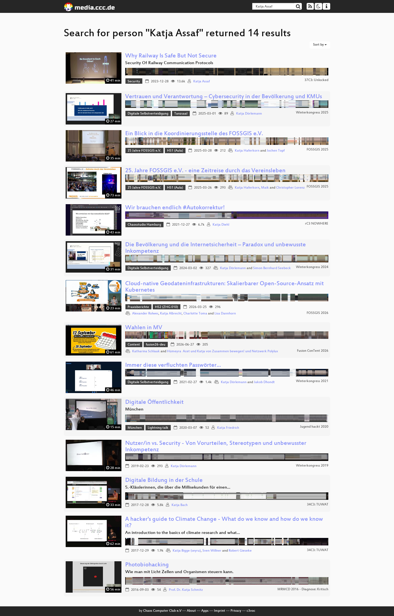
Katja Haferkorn (247, 151)
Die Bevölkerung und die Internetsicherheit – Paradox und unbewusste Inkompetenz (215, 248)
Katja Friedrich (228, 428)
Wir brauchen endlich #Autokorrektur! (175, 208)
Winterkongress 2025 (312, 113)
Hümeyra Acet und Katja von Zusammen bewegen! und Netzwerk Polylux (222, 351)
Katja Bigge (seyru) (187, 551)
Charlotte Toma (195, 314)
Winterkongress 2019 (312, 466)
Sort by (319, 45)
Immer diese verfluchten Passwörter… (173, 365)
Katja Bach (180, 505)
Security (134, 81)
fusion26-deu (155, 345)
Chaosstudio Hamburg (144, 225)
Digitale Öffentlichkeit (154, 402)
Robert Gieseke (240, 551)
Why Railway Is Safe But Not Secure (171, 56)
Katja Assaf (201, 81)
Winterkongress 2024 (312, 267)
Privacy (236, 611)
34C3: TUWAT (317, 505)
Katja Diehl (221, 225)
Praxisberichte (138, 307)
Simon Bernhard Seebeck (272, 268)
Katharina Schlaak (146, 351)
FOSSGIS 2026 (317, 313)
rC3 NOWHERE (316, 224)
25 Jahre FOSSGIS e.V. (144, 151)
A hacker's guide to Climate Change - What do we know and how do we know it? (224, 522)
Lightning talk (158, 428)
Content (134, 345)
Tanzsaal (180, 114)
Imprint (219, 611)
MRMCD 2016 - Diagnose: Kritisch (302, 589)
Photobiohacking (147, 565)
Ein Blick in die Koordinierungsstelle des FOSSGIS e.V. (194, 134)
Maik (265, 188)
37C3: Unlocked (316, 80)
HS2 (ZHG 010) (166, 307)
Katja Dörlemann (249, 114)
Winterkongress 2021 (312, 381)
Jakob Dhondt (264, 382)
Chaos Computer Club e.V (162, 611)
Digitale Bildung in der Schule (164, 480)
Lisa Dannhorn (225, 314)
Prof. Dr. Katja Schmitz (186, 590)
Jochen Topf (276, 151)
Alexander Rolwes (145, 314)
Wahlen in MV (143, 328)
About (191, 611)
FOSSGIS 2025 (317, 150)
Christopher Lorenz (290, 188)
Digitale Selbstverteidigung (148, 114)
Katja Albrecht (171, 314)
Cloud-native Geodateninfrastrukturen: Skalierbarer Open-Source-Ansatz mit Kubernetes (224, 287)
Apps (205, 611)
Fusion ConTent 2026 (312, 351)
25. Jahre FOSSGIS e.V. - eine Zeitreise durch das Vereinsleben (205, 171)
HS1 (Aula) (175, 151)
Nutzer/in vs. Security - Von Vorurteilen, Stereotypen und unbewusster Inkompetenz (215, 446)
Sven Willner (211, 551)
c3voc (251, 611)
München (135, 428)
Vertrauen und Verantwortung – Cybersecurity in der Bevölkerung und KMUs (223, 97)
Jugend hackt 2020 (314, 427)
